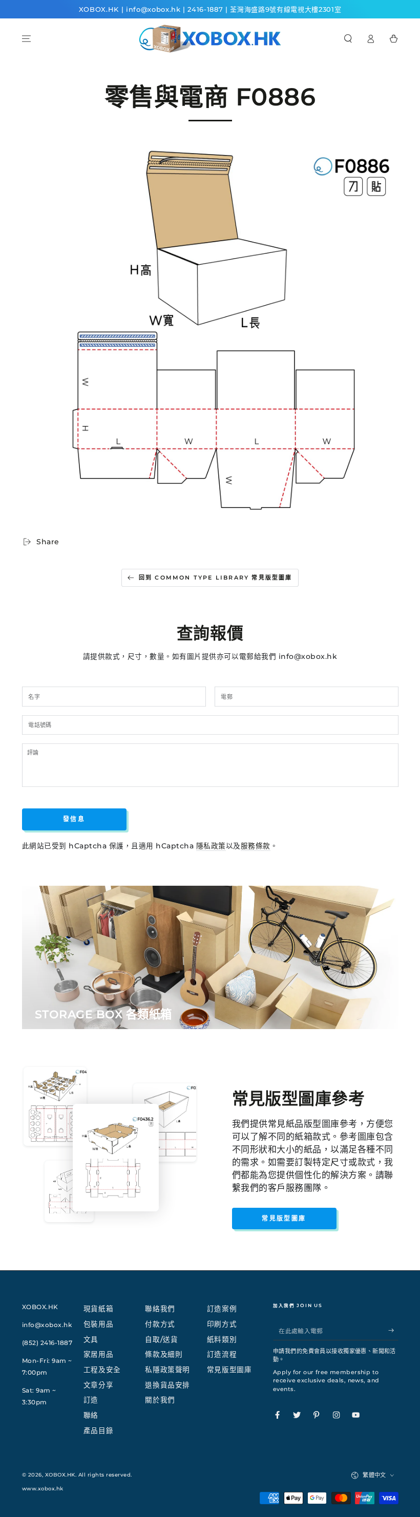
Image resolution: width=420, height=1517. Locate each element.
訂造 (90, 1400)
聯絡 (90, 1415)
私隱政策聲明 (167, 1369)
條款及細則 (163, 1354)
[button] (348, 38)
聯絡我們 (160, 1309)
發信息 (74, 819)
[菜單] (26, 38)
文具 (90, 1339)
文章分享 (98, 1385)
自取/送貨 (161, 1339)
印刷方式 (222, 1324)
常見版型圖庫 (284, 1218)
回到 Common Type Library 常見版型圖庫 (215, 577)
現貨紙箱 (98, 1309)
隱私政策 (211, 846)
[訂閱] (393, 1330)
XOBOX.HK (60, 1474)
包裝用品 (98, 1324)
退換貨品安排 (167, 1385)
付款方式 (160, 1324)
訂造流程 (222, 1354)
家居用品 (98, 1354)
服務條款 (255, 846)
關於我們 (160, 1400)
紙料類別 (222, 1339)
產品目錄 (98, 1430)
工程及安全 (102, 1369)
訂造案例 (222, 1309)
